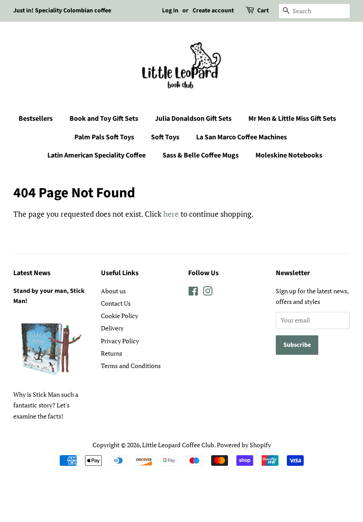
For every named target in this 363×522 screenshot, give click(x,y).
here (171, 214)
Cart (263, 10)
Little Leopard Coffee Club (178, 445)
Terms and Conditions (131, 365)
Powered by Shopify (244, 445)
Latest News (31, 273)
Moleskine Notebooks (288, 155)
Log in (170, 10)
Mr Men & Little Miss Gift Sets (292, 118)
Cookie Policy (119, 315)
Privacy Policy (120, 341)
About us (113, 291)
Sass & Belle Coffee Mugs (200, 155)
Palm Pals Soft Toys (104, 137)
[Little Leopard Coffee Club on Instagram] (207, 292)
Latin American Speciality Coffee (96, 155)
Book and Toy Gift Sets (104, 118)
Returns (111, 353)
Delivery (112, 328)
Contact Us (116, 303)
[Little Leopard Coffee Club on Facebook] (193, 292)
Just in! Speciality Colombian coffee (62, 10)
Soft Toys (165, 137)
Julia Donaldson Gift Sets (193, 118)
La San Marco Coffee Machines (241, 137)
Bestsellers (36, 118)
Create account (213, 10)
